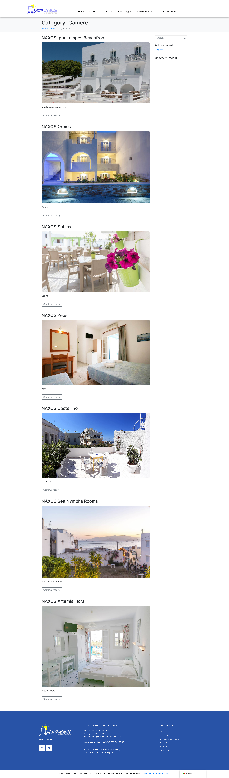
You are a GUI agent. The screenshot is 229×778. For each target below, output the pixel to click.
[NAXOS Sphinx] (96, 261)
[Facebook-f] (42, 748)
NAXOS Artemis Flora (63, 601)
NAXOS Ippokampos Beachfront (74, 37)
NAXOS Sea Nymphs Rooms (70, 501)
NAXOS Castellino (60, 408)
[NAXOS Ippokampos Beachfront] (96, 72)
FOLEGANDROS (167, 11)
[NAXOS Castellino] (96, 445)
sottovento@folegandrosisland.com (103, 736)
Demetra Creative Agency (155, 773)
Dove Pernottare (145, 11)
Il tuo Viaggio (124, 11)
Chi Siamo (94, 11)
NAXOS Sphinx (56, 226)
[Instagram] (49, 748)
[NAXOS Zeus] (96, 352)
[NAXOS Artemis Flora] (96, 646)
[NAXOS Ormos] (96, 167)
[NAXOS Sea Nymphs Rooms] (96, 541)
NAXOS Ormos (56, 126)
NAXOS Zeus (54, 315)
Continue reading (52, 115)
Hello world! (160, 50)
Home (81, 11)
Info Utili (108, 11)
